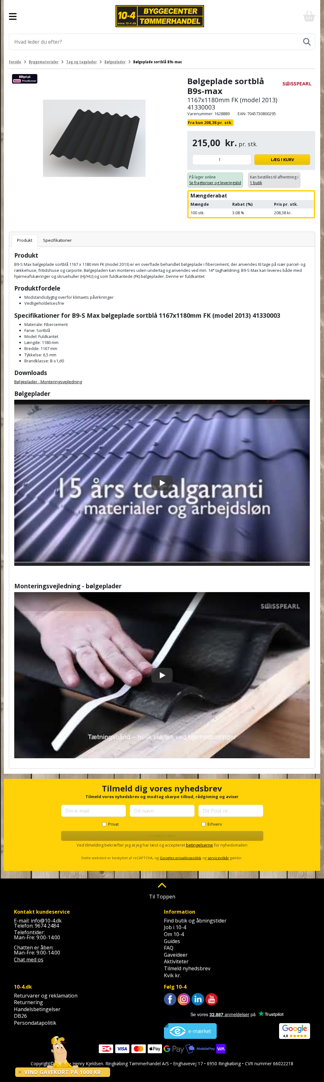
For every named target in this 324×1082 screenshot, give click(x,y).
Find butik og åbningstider (195, 920)
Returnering (28, 1002)
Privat (113, 824)
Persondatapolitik (35, 1022)
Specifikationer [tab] (57, 240)
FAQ (168, 947)
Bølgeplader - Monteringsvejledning (48, 382)
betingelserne (199, 845)
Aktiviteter (176, 961)
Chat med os (28, 959)
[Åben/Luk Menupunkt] (13, 16)
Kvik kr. (172, 975)
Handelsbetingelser (37, 1009)
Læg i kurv (282, 159)
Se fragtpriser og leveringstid (215, 182)
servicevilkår (218, 857)
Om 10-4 (174, 934)
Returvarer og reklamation (46, 995)
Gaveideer (176, 954)
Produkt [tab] (24, 240)
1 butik (256, 182)
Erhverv (215, 824)
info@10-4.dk (46, 920)
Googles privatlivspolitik (180, 857)
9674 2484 (47, 925)
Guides (172, 941)
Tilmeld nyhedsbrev (187, 968)
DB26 (20, 1015)
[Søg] (307, 42)
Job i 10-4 (175, 927)
